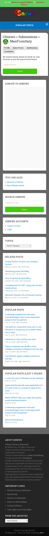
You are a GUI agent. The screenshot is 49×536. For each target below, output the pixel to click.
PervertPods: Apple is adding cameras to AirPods (22, 357)
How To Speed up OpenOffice (18, 278)
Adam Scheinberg (35, 455)
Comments (9, 51)
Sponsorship (12, 494)
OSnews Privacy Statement (17, 444)
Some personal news (14, 420)
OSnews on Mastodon (16, 498)
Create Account (14, 226)
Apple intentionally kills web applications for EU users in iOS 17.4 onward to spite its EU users (24, 388)
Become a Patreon (15, 182)
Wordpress (27, 458)
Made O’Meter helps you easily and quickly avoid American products (23, 399)
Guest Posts (18, 48)
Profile (7, 48)
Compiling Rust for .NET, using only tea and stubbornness (23, 286)
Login (9, 229)
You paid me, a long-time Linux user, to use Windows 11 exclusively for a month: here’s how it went (23, 329)
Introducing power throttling (17, 271)
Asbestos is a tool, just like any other (20, 339)
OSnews (17, 530)
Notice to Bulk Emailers (17, 502)
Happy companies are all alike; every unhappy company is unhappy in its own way (24, 347)
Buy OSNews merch (15, 185)
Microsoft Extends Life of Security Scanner (23, 295)
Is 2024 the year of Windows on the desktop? (24, 378)
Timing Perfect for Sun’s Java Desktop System (21, 263)
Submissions (31, 48)
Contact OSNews (14, 506)
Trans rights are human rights (19, 510)
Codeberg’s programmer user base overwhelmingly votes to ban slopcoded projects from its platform (22, 317)
